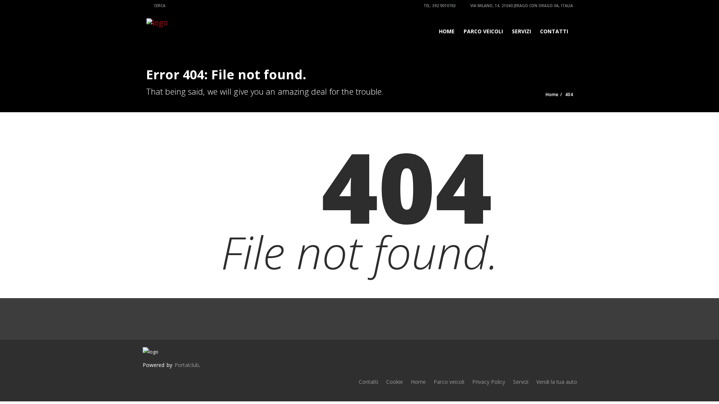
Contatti (554, 31)
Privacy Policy (488, 381)
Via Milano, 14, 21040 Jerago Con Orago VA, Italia (521, 5)
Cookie (394, 381)
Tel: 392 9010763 (439, 5)
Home (447, 31)
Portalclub (187, 364)
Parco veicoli (483, 31)
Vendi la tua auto (556, 381)
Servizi (521, 31)
